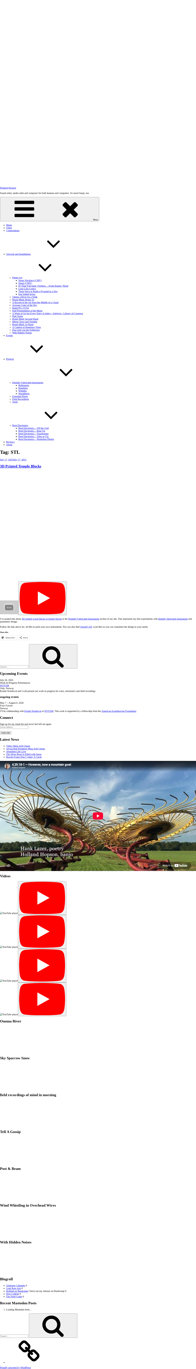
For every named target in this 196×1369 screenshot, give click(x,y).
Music (9, 225)
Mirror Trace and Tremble (24, 321)
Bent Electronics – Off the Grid (33, 428)
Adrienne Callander (15, 1285)
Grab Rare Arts (13, 1288)
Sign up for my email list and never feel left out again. (26, 724)
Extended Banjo (20, 396)
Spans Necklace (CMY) (30, 280)
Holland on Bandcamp (17, 1291)
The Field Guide (14, 1296)
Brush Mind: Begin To (23, 299)
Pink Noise (17, 316)
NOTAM (4, 685)
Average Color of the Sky (24, 305)
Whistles (22, 391)
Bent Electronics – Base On (31, 431)
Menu (95, 220)
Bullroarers (23, 385)
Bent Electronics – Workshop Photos (36, 439)
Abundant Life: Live (16, 751)
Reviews (10, 442)
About (9, 444)
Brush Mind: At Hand (22, 324)
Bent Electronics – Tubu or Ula (33, 436)
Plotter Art (17, 277)
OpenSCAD (86, 627)
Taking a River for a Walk (24, 297)
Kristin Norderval (32, 711)
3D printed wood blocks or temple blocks (42, 619)
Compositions (12, 230)
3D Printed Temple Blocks (20, 466)
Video (9, 228)
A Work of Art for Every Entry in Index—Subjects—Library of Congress (47, 313)
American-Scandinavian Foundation (118, 711)
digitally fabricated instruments (173, 619)
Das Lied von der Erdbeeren (26, 330)
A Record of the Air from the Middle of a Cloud (35, 302)
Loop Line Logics (27, 288)
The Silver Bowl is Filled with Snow (24, 754)
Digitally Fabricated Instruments (27, 382)
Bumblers (23, 388)
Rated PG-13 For (20, 308)
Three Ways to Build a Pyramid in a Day (38, 291)
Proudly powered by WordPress (15, 1367)
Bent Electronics (20, 425)
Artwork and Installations (18, 254)
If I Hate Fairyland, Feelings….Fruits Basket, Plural (43, 286)
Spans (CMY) (25, 283)
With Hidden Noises (22, 332)
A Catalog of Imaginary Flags (26, 327)
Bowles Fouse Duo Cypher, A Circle (24, 757)
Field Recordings (20, 399)
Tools (15, 402)
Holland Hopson (8, 188)
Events (9, 335)
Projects (10, 359)
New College (12, 1294)
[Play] (42, 598)
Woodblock (24, 393)
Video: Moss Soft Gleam (18, 746)
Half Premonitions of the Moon (27, 310)
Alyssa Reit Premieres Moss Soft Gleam (25, 748)
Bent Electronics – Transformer (33, 433)
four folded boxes (26, 294)
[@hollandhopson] (29, 1362)
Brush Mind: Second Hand (25, 319)
